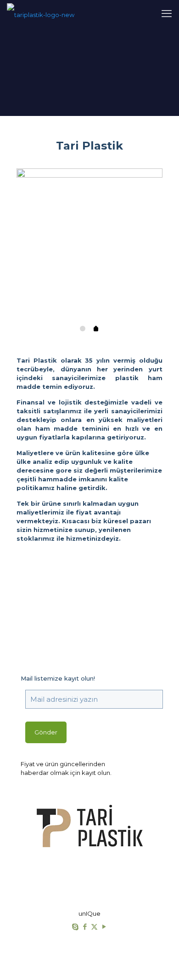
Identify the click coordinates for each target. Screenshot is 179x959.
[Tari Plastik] (40, 13)
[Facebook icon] (84, 926)
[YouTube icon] (104, 926)
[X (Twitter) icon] (94, 926)
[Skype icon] (75, 926)
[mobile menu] (166, 14)
